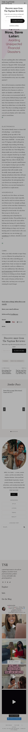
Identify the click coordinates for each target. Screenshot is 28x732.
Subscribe (17, 21)
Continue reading (14, 25)
